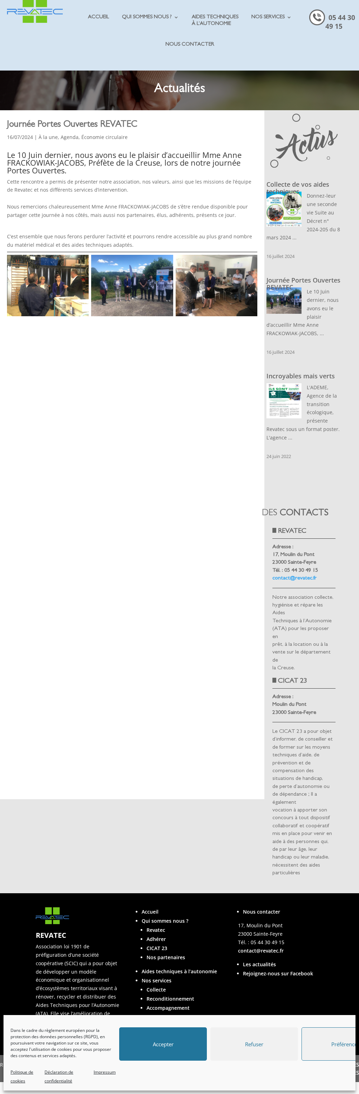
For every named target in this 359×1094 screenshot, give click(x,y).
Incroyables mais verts (300, 376)
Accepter (163, 1044)
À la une (48, 137)
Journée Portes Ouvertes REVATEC (303, 283)
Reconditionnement (170, 998)
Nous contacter (261, 911)
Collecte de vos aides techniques (297, 187)
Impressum (105, 1072)
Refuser (254, 1044)
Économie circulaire (104, 137)
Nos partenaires (166, 957)
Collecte (156, 989)
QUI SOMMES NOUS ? (147, 17)
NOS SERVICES (268, 17)
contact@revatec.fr (294, 578)
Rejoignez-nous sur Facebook (278, 973)
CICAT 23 (157, 948)
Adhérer (156, 939)
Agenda (70, 137)
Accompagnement (168, 1008)
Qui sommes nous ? (165, 920)
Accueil (150, 911)
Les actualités (259, 964)
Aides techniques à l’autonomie (179, 971)
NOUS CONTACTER (189, 44)
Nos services (156, 980)
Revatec (156, 930)
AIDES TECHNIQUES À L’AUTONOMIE (215, 21)
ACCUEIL (98, 17)
